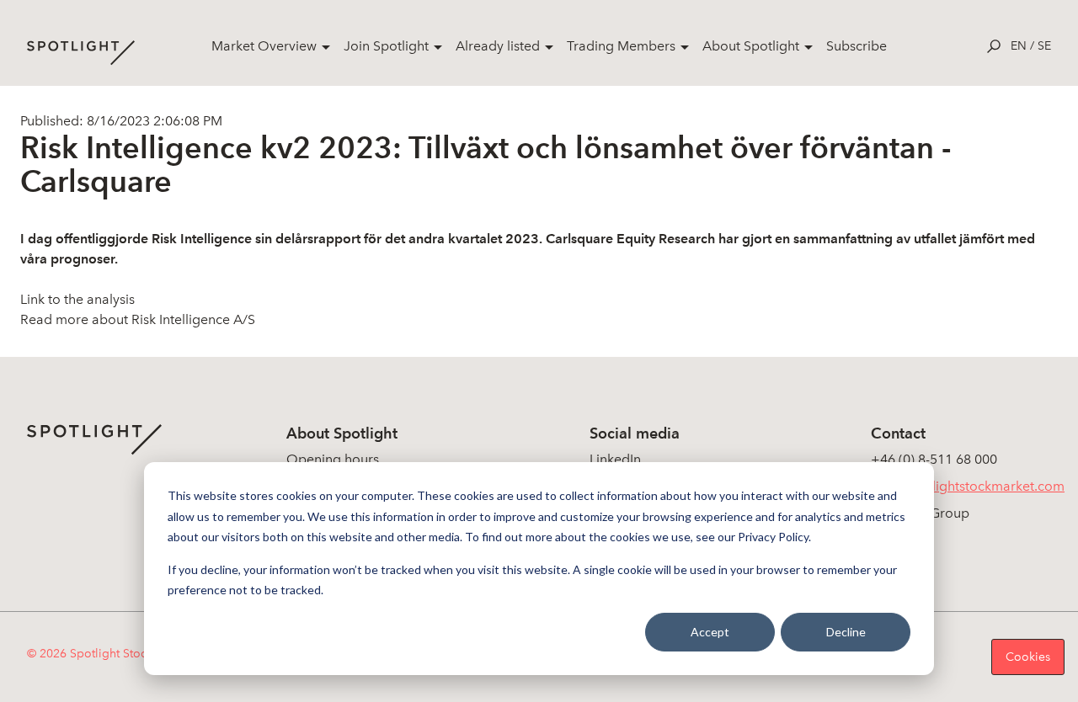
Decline (846, 632)
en (1019, 46)
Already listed (498, 46)
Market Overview (264, 46)
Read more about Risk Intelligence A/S (137, 319)
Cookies (1028, 657)
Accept (710, 632)
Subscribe (856, 46)
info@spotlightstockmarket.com (968, 486)
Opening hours (332, 459)
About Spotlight (750, 46)
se (1044, 46)
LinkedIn (615, 459)
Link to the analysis (77, 299)
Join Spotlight (386, 46)
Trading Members (621, 46)
